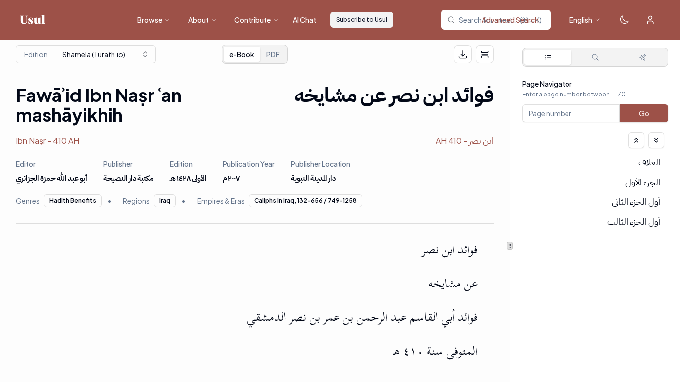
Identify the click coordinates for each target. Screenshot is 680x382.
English (580, 19)
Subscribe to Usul (361, 19)
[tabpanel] (595, 173)
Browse (149, 19)
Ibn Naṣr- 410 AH (47, 140)
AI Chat (304, 19)
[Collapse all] (636, 140)
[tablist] (255, 54)
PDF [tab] (273, 54)
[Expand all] (656, 140)
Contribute (252, 19)
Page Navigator (547, 83)
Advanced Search (510, 19)
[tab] (547, 57)
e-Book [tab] (241, 54)
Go (644, 113)
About (198, 19)
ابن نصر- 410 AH (465, 140)
